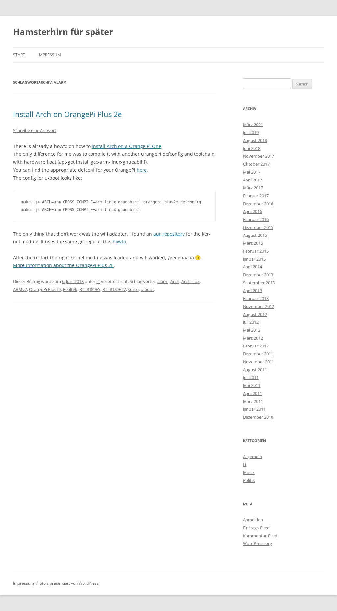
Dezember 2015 (258, 227)
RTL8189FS (89, 289)
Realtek (70, 289)
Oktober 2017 (256, 164)
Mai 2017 (251, 172)
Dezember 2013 (258, 275)
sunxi (133, 289)
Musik (249, 472)
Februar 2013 (256, 298)
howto (119, 241)
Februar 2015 (256, 251)
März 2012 (253, 338)
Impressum (49, 55)
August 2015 (255, 235)
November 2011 (258, 362)
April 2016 (252, 211)
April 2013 (252, 290)
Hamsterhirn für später (63, 32)
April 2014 (252, 267)
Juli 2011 (251, 377)
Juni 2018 (251, 148)
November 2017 (258, 156)
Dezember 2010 (258, 417)
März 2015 (253, 243)
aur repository (169, 234)
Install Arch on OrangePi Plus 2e (67, 114)
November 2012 (258, 306)
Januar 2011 (254, 409)
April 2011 (252, 393)
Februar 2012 (256, 346)
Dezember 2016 (258, 204)
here (142, 170)
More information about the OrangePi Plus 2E (63, 265)
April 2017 (252, 180)
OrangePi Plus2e (45, 289)
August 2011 (255, 370)
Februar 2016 (256, 219)
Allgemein (252, 456)
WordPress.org (257, 543)
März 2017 (253, 188)
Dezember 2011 (258, 354)
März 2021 (253, 124)
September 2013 (259, 283)
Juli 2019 (251, 132)
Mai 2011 (251, 385)
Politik (249, 480)
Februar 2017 (256, 196)
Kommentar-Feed (260, 536)
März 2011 (253, 401)
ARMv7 (20, 289)
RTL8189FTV (114, 289)
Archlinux (190, 281)
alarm (162, 281)
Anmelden (253, 520)
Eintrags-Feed (256, 528)
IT (98, 281)
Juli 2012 (251, 322)
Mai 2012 (251, 330)
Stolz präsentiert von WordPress (69, 583)
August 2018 (255, 140)
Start (19, 55)
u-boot (147, 289)
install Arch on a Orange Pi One (126, 146)
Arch (174, 281)
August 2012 (255, 314)
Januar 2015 (254, 259)
